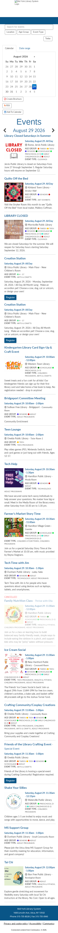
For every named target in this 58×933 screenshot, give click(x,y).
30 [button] (25, 66)
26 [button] (6, 66)
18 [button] (16, 81)
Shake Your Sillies (15, 787)
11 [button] (16, 76)
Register (10, 297)
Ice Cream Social (15, 649)
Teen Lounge (12, 429)
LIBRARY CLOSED (16, 215)
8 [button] (34, 71)
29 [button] (21, 66)
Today (48, 38)
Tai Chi (8, 862)
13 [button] (25, 76)
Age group (24, 32)
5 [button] (21, 71)
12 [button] (21, 76)
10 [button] (11, 76)
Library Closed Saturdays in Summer (27, 135)
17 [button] (11, 81)
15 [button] (34, 76)
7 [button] (30, 71)
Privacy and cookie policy (16, 923)
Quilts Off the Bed (16, 178)
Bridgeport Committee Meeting (24, 398)
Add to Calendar (13, 112)
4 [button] (16, 71)
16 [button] (6, 81)
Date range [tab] (24, 48)
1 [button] (34, 66)
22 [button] (34, 81)
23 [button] (6, 86)
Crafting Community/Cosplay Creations (29, 705)
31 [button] (30, 66)
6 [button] (26, 71)
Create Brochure (14, 99)
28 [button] (16, 66)
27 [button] (11, 66)
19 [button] (21, 81)
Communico (48, 923)
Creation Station (15, 258)
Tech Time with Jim (16, 562)
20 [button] (25, 81)
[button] (4, 130)
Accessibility (35, 923)
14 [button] (30, 76)
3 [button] (11, 71)
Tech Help (10, 464)
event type (38, 32)
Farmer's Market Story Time (22, 513)
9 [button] (7, 76)
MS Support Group (16, 827)
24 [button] (11, 86)
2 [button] (7, 71)
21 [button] (30, 81)
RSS (8, 105)
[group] (29, 74)
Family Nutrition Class (28, 600)
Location (10, 32)
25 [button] (16, 86)
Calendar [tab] (9, 48)
